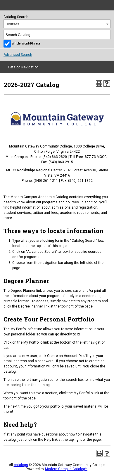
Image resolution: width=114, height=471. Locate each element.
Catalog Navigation (23, 67)
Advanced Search (18, 55)
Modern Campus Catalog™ (66, 469)
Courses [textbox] (12, 24)
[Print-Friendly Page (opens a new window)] (99, 83)
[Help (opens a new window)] (106, 83)
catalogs (21, 465)
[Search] (106, 35)
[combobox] (57, 23)
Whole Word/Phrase (26, 43)
